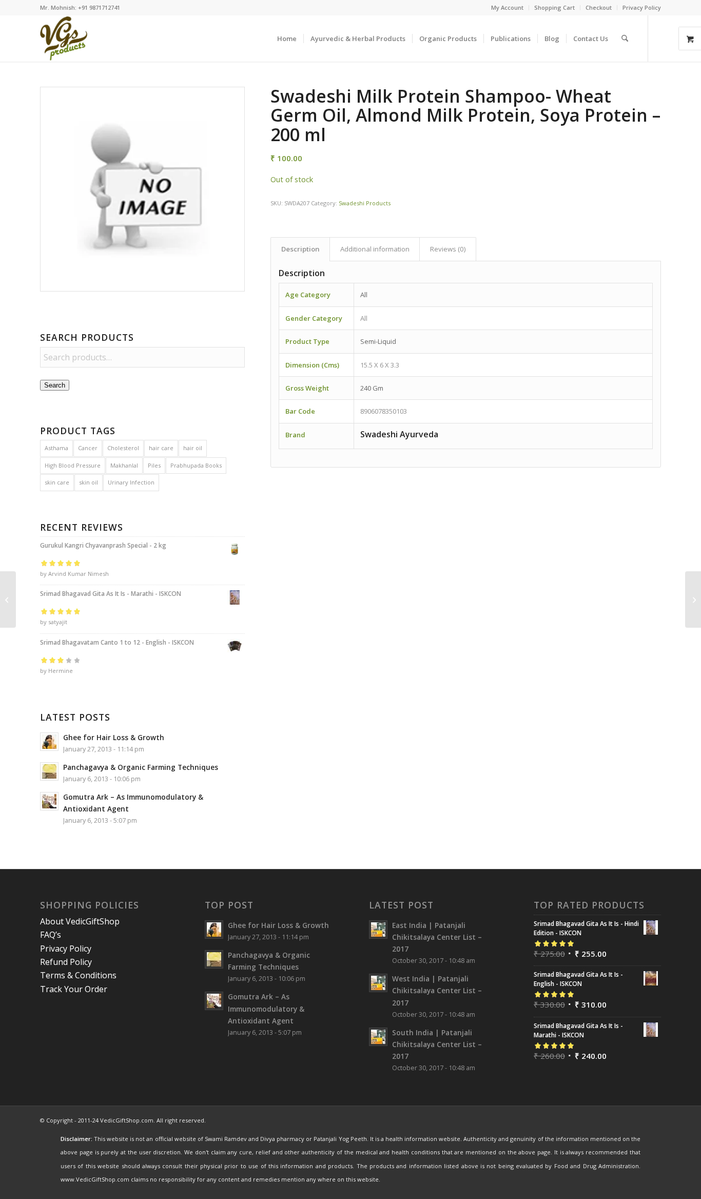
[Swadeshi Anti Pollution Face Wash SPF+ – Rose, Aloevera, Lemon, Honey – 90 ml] (693, 599)
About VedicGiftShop (80, 921)
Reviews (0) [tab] (448, 249)
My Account (507, 7)
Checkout (599, 7)
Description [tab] (300, 249)
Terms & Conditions (78, 975)
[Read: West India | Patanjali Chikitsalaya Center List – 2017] (378, 983)
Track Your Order (73, 989)
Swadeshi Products (365, 203)
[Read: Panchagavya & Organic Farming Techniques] (49, 771)
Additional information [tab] (375, 249)
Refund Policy (66, 962)
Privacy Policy (641, 7)
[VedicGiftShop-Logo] (64, 38)
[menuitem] (507, 7)
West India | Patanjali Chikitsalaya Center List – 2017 (437, 990)
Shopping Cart (554, 7)
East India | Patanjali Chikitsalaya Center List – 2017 (437, 937)
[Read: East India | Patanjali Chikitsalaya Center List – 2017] (378, 929)
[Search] (625, 38)
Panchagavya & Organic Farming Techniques (140, 767)
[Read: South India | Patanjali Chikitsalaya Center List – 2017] (378, 1037)
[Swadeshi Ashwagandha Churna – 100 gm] (8, 599)
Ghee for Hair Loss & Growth (113, 737)
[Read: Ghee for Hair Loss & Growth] (49, 741)
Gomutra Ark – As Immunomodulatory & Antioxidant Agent (266, 1008)
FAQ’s (50, 934)
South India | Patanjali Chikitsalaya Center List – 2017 (437, 1044)
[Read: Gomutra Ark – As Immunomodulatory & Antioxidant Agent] (49, 801)
